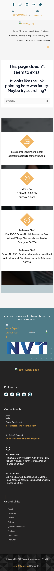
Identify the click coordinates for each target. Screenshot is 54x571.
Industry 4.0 (43, 36)
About (10, 509)
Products (44, 31)
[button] (27, 47)
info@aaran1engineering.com (27, 152)
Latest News (34, 31)
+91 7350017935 (19, 15)
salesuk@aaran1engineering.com (27, 156)
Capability (13, 36)
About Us (23, 31)
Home (15, 31)
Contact (46, 40)
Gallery (11, 522)
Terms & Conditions (33, 40)
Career (20, 40)
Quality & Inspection (28, 36)
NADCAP (12, 540)
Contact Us (37, 15)
